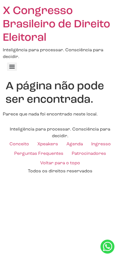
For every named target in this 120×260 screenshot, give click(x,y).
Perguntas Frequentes (38, 153)
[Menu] (12, 66)
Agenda (74, 144)
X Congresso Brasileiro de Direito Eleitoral (56, 25)
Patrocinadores (89, 153)
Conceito (19, 144)
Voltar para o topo (60, 163)
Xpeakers (47, 144)
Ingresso (101, 144)
